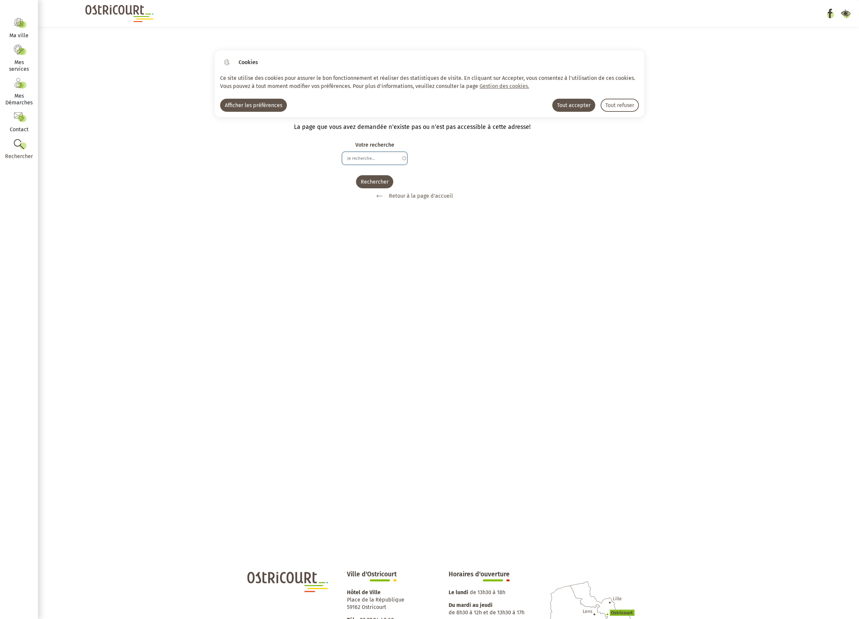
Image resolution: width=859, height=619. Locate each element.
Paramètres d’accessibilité (845, 13)
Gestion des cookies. (504, 86)
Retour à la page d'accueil (421, 196)
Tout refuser (619, 105)
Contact (19, 129)
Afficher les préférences (253, 105)
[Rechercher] (19, 149)
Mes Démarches (19, 99)
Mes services (19, 65)
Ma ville (19, 35)
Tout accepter (574, 105)
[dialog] (429, 83)
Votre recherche (374, 145)
